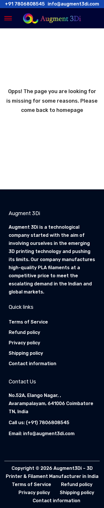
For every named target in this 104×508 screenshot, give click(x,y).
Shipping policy (26, 353)
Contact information (32, 363)
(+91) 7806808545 (47, 422)
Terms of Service (28, 322)
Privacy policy (24, 343)
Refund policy (24, 332)
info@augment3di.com (49, 433)
